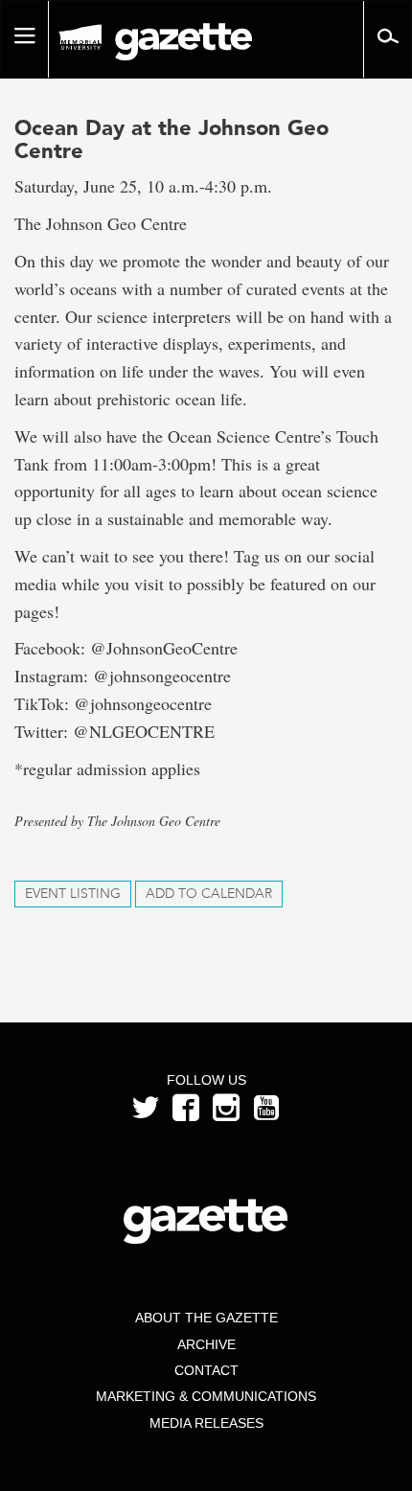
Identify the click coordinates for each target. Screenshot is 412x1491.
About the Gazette (206, 1317)
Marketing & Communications (206, 1396)
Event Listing (73, 893)
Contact (206, 1370)
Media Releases (206, 1423)
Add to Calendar (209, 893)
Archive (206, 1344)
